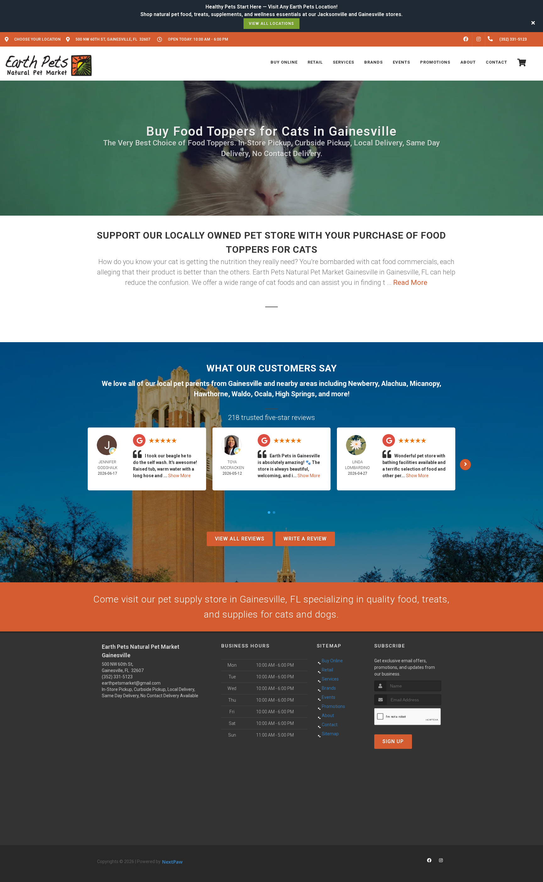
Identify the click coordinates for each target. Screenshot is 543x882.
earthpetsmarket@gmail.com (131, 683)
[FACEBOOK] (465, 39)
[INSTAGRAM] (478, 39)
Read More (410, 282)
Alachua (393, 383)
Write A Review (305, 539)
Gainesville (245, 383)
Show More (179, 475)
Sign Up (393, 741)
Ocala (263, 394)
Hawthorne (211, 394)
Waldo (241, 394)
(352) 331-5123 (117, 676)
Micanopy (424, 383)
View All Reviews (240, 539)
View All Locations (271, 23)
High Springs (295, 394)
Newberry (363, 383)
